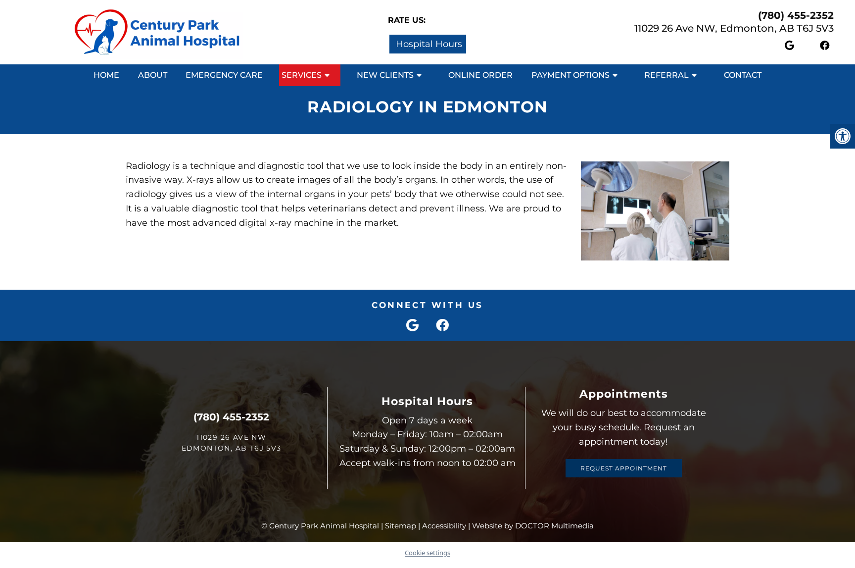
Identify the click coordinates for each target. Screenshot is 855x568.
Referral (666, 75)
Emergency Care (224, 75)
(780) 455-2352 (796, 15)
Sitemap (400, 525)
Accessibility (444, 525)
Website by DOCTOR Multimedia (533, 525)
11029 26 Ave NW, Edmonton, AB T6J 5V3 (734, 28)
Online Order (480, 75)
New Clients (385, 75)
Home (106, 75)
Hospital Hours (427, 44)
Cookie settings (427, 552)
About (152, 75)
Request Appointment (623, 468)
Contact (742, 75)
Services (302, 75)
